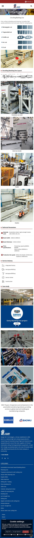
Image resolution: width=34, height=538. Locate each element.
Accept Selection (17, 531)
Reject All (8, 531)
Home (3, 514)
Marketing (28, 534)
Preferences (21, 534)
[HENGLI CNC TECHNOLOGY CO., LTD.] (17, 6)
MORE (17, 323)
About (3, 517)
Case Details (5, 454)
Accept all (25, 531)
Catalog (4, 519)
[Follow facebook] (2, 458)
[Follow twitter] (8, 458)
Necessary (7, 534)
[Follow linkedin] (5, 458)
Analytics (14, 534)
